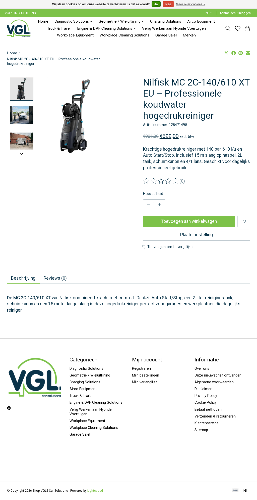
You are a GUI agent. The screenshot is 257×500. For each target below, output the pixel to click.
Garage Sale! (166, 35)
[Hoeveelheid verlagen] (148, 204)
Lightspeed (95, 490)
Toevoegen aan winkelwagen (189, 221)
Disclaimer (203, 389)
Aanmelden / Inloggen (235, 13)
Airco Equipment (201, 21)
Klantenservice (207, 423)
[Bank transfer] (235, 490)
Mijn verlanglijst (144, 382)
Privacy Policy (206, 395)
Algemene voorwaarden (214, 382)
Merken (189, 35)
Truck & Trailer (59, 28)
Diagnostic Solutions (86, 368)
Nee (168, 4)
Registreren (141, 368)
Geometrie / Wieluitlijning (90, 375)
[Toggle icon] (227, 28)
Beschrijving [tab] (23, 278)
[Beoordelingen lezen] (161, 181)
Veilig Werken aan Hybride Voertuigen (174, 28)
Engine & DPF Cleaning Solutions (96, 402)
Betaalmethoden (208, 409)
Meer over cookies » (190, 4)
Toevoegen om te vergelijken (171, 246)
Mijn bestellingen (145, 375)
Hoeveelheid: (153, 193)
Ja (156, 4)
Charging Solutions (165, 21)
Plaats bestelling (196, 234)
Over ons (202, 368)
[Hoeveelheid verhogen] (159, 204)
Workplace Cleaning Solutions (124, 35)
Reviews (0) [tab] (55, 278)
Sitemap (201, 430)
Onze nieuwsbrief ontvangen (218, 375)
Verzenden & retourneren (215, 416)
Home (43, 21)
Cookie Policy (206, 402)
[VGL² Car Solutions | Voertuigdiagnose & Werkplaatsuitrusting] (18, 28)
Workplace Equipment (75, 35)
